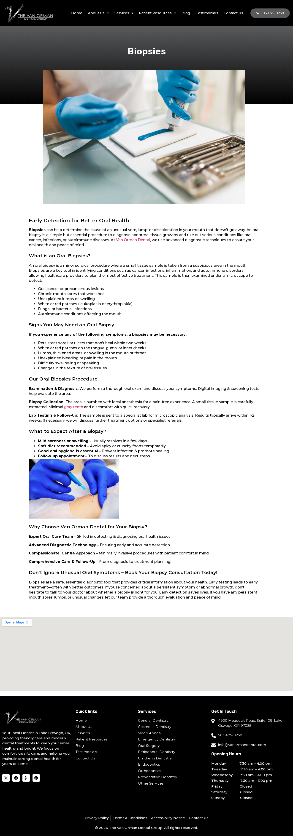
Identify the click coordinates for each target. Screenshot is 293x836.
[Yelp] (26, 778)
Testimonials (207, 13)
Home (76, 13)
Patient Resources (155, 13)
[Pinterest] (36, 778)
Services (121, 13)
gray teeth (73, 407)
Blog (186, 13)
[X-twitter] (6, 778)
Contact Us (233, 13)
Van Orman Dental (133, 240)
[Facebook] (16, 778)
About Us (96, 13)
